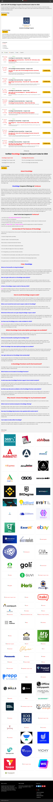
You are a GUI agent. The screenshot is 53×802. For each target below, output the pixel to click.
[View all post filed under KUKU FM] (43, 605)
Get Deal (4, 14)
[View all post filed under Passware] (9, 662)
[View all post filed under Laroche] (9, 611)
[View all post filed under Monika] (9, 635)
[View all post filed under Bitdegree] (26, 491)
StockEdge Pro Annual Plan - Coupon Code (19, 120)
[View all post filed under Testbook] (26, 727)
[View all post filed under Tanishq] (9, 727)
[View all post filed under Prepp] (9, 677)
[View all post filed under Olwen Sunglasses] (26, 648)
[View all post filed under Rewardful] (9, 698)
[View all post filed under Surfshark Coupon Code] (43, 718)
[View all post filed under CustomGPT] (43, 513)
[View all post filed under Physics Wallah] (26, 662)
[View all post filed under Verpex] (26, 750)
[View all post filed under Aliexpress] (9, 465)
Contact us (39, 797)
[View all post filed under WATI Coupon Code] (26, 764)
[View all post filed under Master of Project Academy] (43, 614)
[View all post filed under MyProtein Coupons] (9, 644)
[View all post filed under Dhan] (9, 527)
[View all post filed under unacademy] (26, 737)
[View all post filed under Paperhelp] (26, 656)
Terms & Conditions (40, 792)
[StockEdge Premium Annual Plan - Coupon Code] (4, 131)
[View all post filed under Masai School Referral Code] (26, 614)
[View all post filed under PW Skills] (9, 688)
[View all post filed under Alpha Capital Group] (43, 465)
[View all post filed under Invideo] (26, 597)
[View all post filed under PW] (26, 677)
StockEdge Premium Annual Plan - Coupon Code (20, 131)
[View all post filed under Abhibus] (43, 440)
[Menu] (2, 1)
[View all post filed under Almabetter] (26, 465)
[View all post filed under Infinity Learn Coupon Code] (9, 597)
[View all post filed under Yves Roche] (9, 773)
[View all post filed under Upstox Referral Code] (43, 737)
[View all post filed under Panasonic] (9, 656)
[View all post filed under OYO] (43, 648)
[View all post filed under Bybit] (43, 502)
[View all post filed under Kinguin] (9, 605)
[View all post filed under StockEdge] (26, 718)
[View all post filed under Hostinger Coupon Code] (43, 575)
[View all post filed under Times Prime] (43, 727)
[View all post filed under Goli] (26, 565)
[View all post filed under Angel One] (9, 478)
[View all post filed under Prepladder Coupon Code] (26, 668)
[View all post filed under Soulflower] (9, 718)
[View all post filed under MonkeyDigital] (26, 635)
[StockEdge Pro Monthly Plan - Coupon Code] (4, 91)
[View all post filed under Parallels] (43, 656)
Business (4, 45)
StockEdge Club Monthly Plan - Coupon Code (19, 111)
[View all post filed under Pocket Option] (9, 668)
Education (5, 46)
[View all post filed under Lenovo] (43, 611)
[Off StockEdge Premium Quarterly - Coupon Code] (4, 69)
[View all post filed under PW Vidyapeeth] (43, 688)
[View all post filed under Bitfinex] (43, 491)
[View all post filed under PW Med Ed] (43, 677)
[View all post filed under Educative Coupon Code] (9, 539)
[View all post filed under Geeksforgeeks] (43, 539)
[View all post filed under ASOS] (26, 478)
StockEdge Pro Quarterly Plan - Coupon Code (19, 58)
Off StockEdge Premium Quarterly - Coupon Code (21, 68)
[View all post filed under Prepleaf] (43, 668)
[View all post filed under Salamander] (43, 698)
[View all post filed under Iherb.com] (26, 585)
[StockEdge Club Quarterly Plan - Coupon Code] (4, 80)
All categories (5, 48)
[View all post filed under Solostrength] (43, 706)
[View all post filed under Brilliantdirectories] (26, 502)
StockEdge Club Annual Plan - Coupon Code (19, 142)
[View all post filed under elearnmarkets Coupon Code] (26, 539)
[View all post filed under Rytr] (26, 698)
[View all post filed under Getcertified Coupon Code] (9, 552)
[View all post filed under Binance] (9, 491)
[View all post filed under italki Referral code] (43, 597)
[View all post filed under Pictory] (43, 662)
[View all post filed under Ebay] (43, 527)
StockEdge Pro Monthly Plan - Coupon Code (19, 90)
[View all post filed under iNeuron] (43, 585)
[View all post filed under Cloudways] (26, 513)
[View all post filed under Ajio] (26, 453)
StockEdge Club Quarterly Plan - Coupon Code (20, 80)
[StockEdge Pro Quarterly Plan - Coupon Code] (4, 58)
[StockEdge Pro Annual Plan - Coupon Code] (4, 121)
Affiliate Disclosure (40, 795)
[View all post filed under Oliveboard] (9, 648)
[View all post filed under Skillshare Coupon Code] (9, 706)
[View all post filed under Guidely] (9, 575)
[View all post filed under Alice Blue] (43, 453)
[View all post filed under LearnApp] (26, 611)
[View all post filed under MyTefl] (26, 644)
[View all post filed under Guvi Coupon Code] (26, 575)
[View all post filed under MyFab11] (43, 635)
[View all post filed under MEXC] (26, 622)
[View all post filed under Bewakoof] (43, 478)
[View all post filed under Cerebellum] (9, 513)
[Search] (50, 1)
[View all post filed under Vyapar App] (9, 764)
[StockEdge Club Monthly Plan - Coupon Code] (4, 111)
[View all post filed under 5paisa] (26, 440)
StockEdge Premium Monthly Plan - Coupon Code (20, 101)
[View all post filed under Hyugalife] (9, 585)
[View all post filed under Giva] (43, 552)
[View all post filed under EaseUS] (26, 527)
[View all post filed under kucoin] (26, 605)
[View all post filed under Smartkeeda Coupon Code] (26, 706)
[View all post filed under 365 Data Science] (9, 440)
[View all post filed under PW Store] (26, 688)
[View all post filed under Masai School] (9, 614)
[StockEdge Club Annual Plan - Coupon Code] (4, 142)
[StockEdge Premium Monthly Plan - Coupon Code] (4, 101)
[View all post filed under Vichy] (43, 750)
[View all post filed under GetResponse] (26, 552)
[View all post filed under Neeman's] (43, 644)
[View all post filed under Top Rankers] (9, 737)
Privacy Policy (39, 793)
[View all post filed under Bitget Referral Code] (9, 502)
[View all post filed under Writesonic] (43, 764)
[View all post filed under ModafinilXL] (43, 622)
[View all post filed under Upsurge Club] (9, 750)
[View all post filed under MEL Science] (9, 622)
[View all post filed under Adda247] (9, 453)
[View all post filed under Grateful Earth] (43, 565)
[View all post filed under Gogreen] (9, 565)
